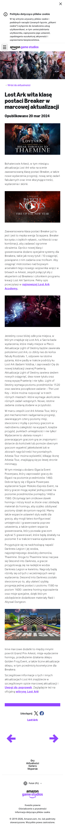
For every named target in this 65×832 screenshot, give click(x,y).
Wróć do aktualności (19, 85)
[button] (5, 47)
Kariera (33, 766)
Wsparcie (32, 768)
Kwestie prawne (32, 805)
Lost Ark (32, 720)
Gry (33, 760)
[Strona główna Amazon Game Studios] (24, 48)
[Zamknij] (60, 4)
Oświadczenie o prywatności (33, 808)
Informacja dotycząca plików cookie (32, 812)
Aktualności (32, 763)
